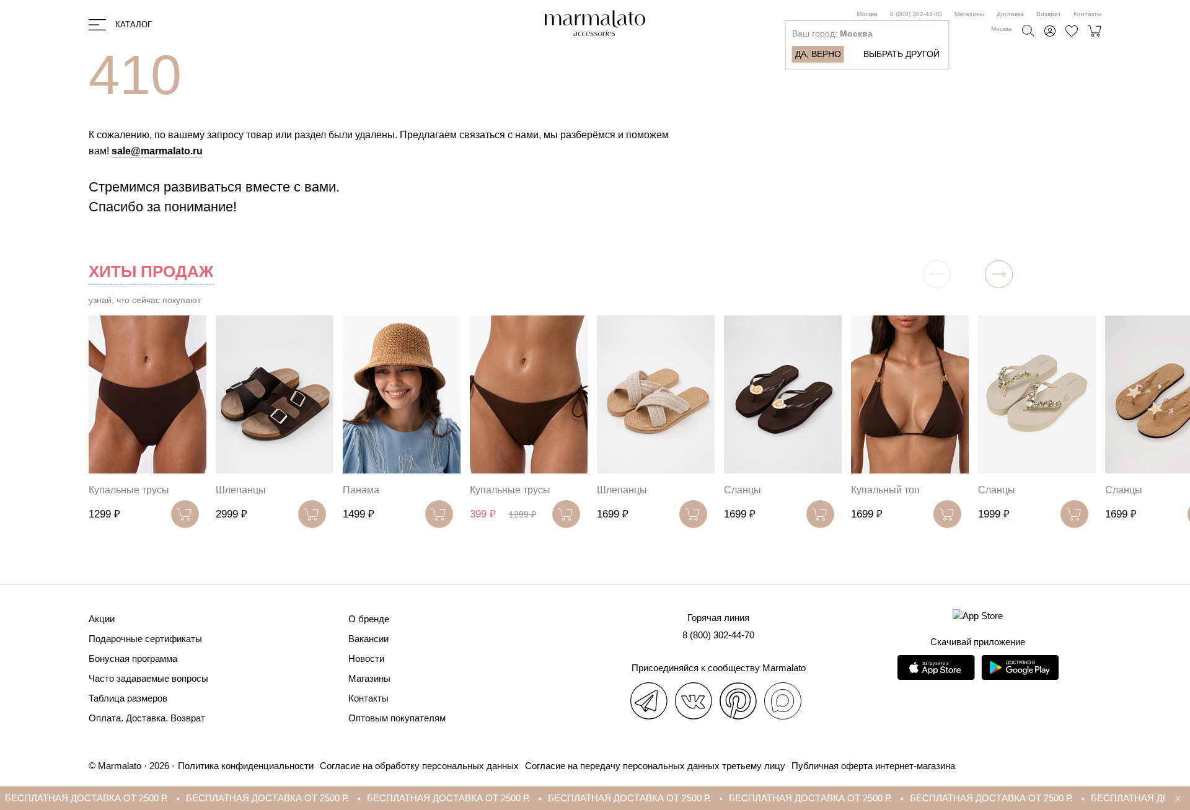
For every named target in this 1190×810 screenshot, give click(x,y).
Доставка (1010, 14)
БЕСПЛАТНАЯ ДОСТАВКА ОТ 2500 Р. (232, 798)
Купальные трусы (129, 490)
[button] (999, 274)
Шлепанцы (241, 490)
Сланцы (742, 490)
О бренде (368, 619)
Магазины (969, 14)
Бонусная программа (133, 658)
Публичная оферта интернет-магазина (873, 765)
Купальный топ (885, 490)
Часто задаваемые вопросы (148, 678)
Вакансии (368, 638)
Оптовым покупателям (397, 718)
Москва (867, 14)
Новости (366, 658)
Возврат (1048, 14)
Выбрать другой (901, 54)
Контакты (1087, 14)
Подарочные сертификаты (145, 638)
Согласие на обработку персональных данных (419, 765)
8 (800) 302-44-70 (916, 14)
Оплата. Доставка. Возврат (147, 718)
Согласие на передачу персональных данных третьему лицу (655, 765)
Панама (361, 490)
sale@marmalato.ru (157, 151)
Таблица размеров (128, 698)
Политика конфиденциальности (246, 765)
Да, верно (818, 54)
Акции (102, 619)
